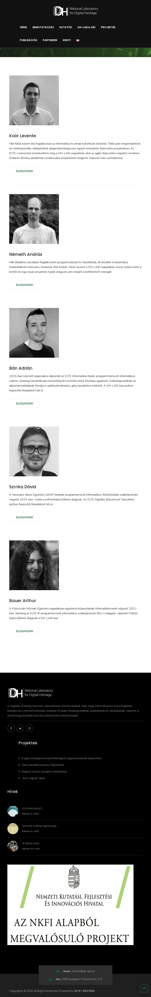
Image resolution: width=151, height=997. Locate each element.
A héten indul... (31, 843)
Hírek (23, 27)
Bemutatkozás (43, 27)
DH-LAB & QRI (86, 27)
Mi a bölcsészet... (32, 808)
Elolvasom (24, 171)
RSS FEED (89, 991)
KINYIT (67, 40)
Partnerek (50, 40)
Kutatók (65, 27)
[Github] (29, 728)
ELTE (78, 991)
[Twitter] (20, 728)
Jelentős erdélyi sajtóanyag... (40, 826)
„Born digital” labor (33, 778)
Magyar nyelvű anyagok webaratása (44, 771)
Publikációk (28, 40)
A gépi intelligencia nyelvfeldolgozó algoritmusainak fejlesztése (61, 758)
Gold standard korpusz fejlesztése (43, 765)
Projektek (108, 27)
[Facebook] (11, 728)
